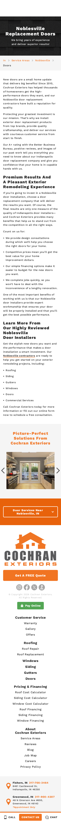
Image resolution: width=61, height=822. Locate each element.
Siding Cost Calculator (30, 697)
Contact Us (30, 817)
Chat (53, 817)
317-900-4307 (45, 796)
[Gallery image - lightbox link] (30, 470)
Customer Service (30, 617)
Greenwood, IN (23, 796)
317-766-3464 (38, 782)
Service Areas (30, 738)
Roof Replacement (30, 654)
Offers (30, 634)
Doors (30, 678)
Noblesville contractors (19, 355)
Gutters (30, 672)
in (4, 60)
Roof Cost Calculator (30, 692)
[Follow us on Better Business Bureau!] (42, 587)
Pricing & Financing (30, 686)
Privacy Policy (30, 766)
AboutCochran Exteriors (30, 730)
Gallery (30, 628)
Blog (30, 749)
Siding (30, 666)
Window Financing (30, 720)
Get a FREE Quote (30, 575)
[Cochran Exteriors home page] (31, 549)
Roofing (30, 643)
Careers (30, 761)
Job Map (30, 755)
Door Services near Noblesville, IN (28, 512)
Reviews (30, 744)
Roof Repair (30, 648)
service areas (21, 60)
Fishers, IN (20, 782)
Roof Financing (31, 709)
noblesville (42, 60)
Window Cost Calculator (30, 703)
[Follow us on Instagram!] (19, 587)
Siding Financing (30, 715)
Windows (30, 661)
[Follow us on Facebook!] (27, 587)
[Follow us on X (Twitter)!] (34, 587)
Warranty (30, 623)
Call (11, 817)
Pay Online (33, 605)
